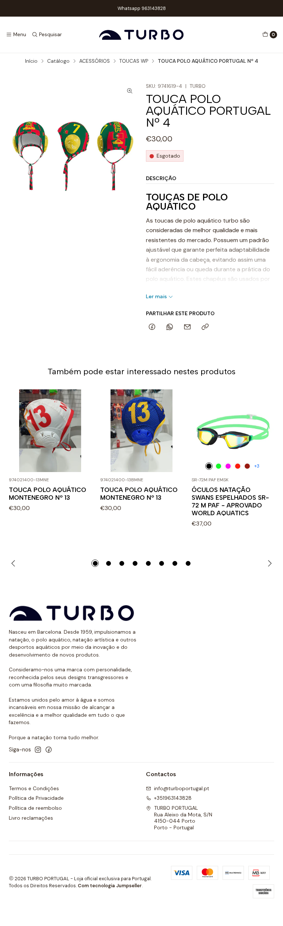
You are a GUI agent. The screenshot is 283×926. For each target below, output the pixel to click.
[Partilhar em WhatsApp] (170, 327)
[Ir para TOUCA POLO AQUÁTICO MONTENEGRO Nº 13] (50, 430)
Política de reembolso (35, 808)
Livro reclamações (31, 818)
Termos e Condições (34, 788)
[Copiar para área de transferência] (205, 327)
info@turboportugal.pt (181, 788)
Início (31, 61)
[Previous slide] (14, 563)
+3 (256, 466)
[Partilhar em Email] (187, 327)
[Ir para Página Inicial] (141, 34)
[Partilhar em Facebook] (152, 327)
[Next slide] (268, 563)
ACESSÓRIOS (94, 61)
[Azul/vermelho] (237, 466)
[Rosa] (228, 466)
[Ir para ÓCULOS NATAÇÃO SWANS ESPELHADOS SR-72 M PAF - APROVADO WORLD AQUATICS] (233, 430)
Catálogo (58, 61)
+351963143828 (173, 798)
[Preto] (209, 466)
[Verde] (218, 466)
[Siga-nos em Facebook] (48, 749)
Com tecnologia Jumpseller (110, 885)
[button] (95, 563)
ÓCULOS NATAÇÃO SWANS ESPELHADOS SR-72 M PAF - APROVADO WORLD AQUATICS (230, 501)
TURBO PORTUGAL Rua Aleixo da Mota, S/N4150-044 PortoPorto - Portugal (183, 818)
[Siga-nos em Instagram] (38, 749)
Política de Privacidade (36, 798)
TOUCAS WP (133, 61)
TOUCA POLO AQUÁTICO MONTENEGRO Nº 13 (47, 493)
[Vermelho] (247, 466)
